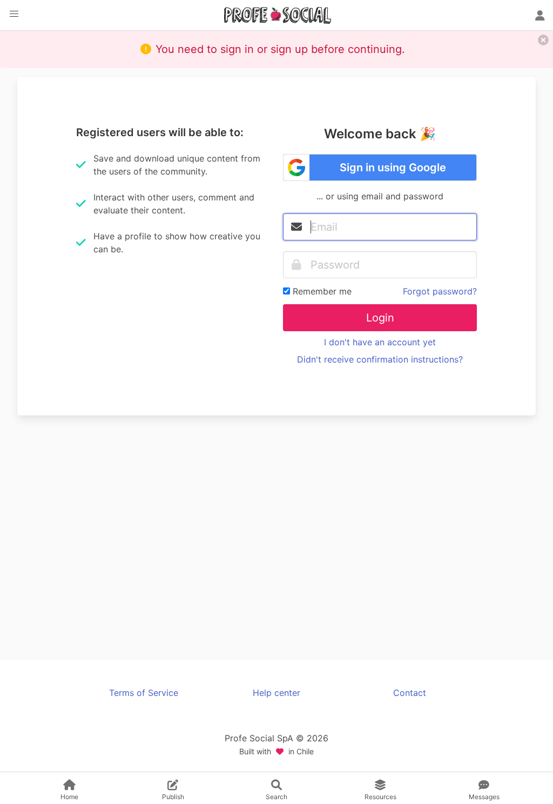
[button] (14, 14)
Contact (409, 692)
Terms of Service (143, 692)
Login (380, 317)
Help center (276, 692)
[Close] (543, 40)
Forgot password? (440, 291)
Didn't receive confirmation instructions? (380, 359)
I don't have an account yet (380, 342)
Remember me (322, 291)
